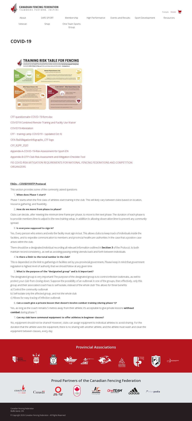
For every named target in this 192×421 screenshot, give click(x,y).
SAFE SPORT (47, 17)
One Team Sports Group (72, 25)
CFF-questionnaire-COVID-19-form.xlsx (31, 117)
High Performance (96, 17)
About (23, 17)
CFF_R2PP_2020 (19, 145)
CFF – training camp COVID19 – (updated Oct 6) (36, 134)
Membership (71, 17)
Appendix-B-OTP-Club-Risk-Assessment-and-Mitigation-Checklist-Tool (47, 157)
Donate (173, 12)
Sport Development (145, 17)
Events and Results (120, 17)
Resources (169, 17)
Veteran (23, 23)
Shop (47, 23)
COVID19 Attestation (21, 128)
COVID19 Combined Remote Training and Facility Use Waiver (43, 122)
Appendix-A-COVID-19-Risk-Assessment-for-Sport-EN (39, 151)
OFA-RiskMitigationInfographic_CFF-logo (32, 139)
